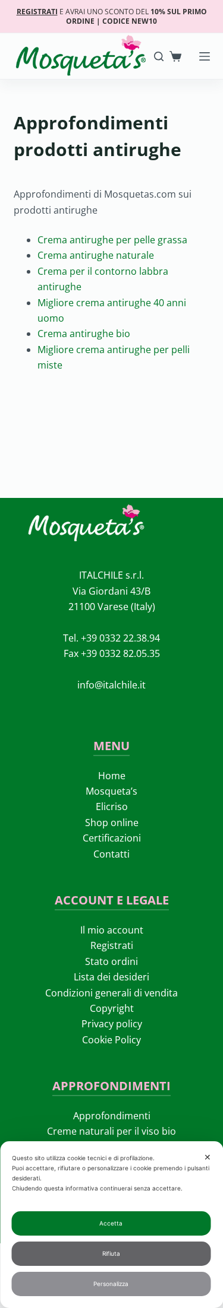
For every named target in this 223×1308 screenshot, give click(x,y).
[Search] (159, 56)
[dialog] (111, 1224)
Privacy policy (111, 1023)
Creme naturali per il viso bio (111, 1131)
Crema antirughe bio (83, 333)
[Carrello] (175, 56)
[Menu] (204, 56)
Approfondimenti (111, 1115)
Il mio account (111, 929)
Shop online (112, 822)
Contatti (111, 854)
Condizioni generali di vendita (111, 992)
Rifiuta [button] (111, 1253)
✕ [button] (207, 1157)
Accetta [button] (111, 1223)
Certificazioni (112, 838)
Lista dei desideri (111, 976)
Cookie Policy (111, 1039)
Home (111, 775)
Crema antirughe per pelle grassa (112, 239)
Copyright (112, 1008)
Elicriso (112, 806)
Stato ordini (111, 961)
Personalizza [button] (110, 1283)
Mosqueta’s (111, 791)
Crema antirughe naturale (95, 255)
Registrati (111, 945)
